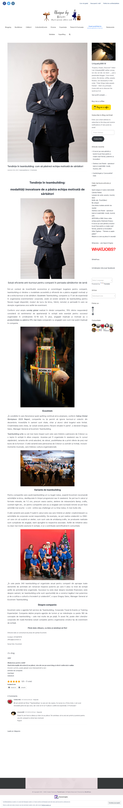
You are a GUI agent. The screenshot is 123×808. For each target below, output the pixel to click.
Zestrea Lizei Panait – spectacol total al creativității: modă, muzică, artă (103, 166)
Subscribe (98, 139)
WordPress (88, 792)
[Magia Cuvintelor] (98, 330)
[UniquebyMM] (94, 325)
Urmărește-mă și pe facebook (103, 268)
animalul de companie (14, 670)
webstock (10, 676)
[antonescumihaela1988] (102, 330)
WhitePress (95, 259)
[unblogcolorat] (107, 326)
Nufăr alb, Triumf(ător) (99, 200)
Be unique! (95, 203)
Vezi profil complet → (99, 95)
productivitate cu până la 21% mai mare (24, 320)
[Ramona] (98, 326)
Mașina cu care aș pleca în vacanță (104, 236)
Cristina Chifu (17, 699)
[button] (69, 34)
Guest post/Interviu (24, 170)
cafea (71, 665)
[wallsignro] (111, 326)
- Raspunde (35, 699)
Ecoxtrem (41, 296)
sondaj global (32, 310)
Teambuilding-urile (15, 434)
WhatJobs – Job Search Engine (102, 243)
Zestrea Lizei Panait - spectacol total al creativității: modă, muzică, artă (103, 213)
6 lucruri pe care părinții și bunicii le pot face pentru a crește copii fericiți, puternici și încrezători (103, 226)
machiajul (10, 673)
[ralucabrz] (94, 330)
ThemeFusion (61, 792)
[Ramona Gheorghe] (107, 330)
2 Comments (33, 170)
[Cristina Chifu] (102, 326)
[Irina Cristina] (111, 330)
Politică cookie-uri (46, 805)
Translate (107, 284)
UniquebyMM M (99, 63)
